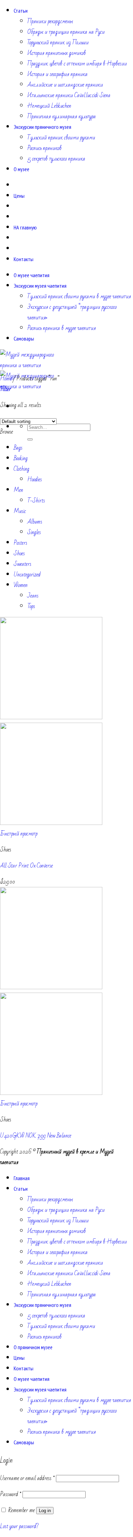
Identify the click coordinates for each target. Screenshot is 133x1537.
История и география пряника (57, 74)
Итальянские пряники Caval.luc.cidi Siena (68, 95)
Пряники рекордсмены (50, 21)
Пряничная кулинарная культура (61, 116)
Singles (34, 532)
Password (10, 1494)
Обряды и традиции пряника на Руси (66, 32)
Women (21, 585)
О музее (21, 169)
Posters (20, 543)
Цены (19, 195)
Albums (34, 521)
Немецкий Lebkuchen (49, 106)
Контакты (23, 259)
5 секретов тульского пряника (56, 158)
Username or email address (27, 1478)
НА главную (25, 227)
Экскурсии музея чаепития (40, 285)
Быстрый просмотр (19, 833)
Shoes (19, 553)
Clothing (21, 469)
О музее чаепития (31, 275)
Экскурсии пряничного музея (42, 126)
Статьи (21, 10)
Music (20, 511)
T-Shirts (36, 500)
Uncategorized (27, 574)
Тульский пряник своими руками (61, 137)
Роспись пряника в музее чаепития (61, 328)
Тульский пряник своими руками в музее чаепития (79, 296)
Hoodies (34, 479)
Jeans (33, 595)
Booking (21, 458)
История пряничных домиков (56, 53)
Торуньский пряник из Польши (58, 42)
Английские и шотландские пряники (65, 84)
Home (6, 378)
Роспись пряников (44, 148)
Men (18, 490)
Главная (22, 1178)
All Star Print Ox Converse (26, 865)
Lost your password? (19, 1526)
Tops (31, 606)
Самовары (24, 338)
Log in (45, 1510)
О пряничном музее (33, 1347)
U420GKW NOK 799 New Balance (35, 1135)
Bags (18, 447)
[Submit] (30, 439)
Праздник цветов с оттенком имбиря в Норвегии (77, 63)
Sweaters (22, 564)
